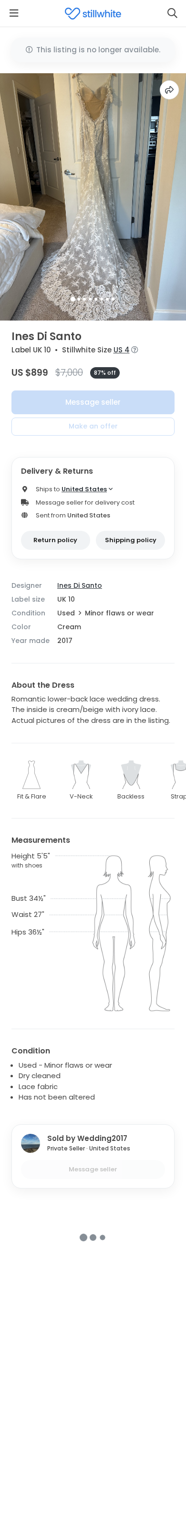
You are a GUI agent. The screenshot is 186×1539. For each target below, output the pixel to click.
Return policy (55, 540)
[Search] (172, 13)
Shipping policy (130, 540)
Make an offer (93, 426)
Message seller (93, 402)
